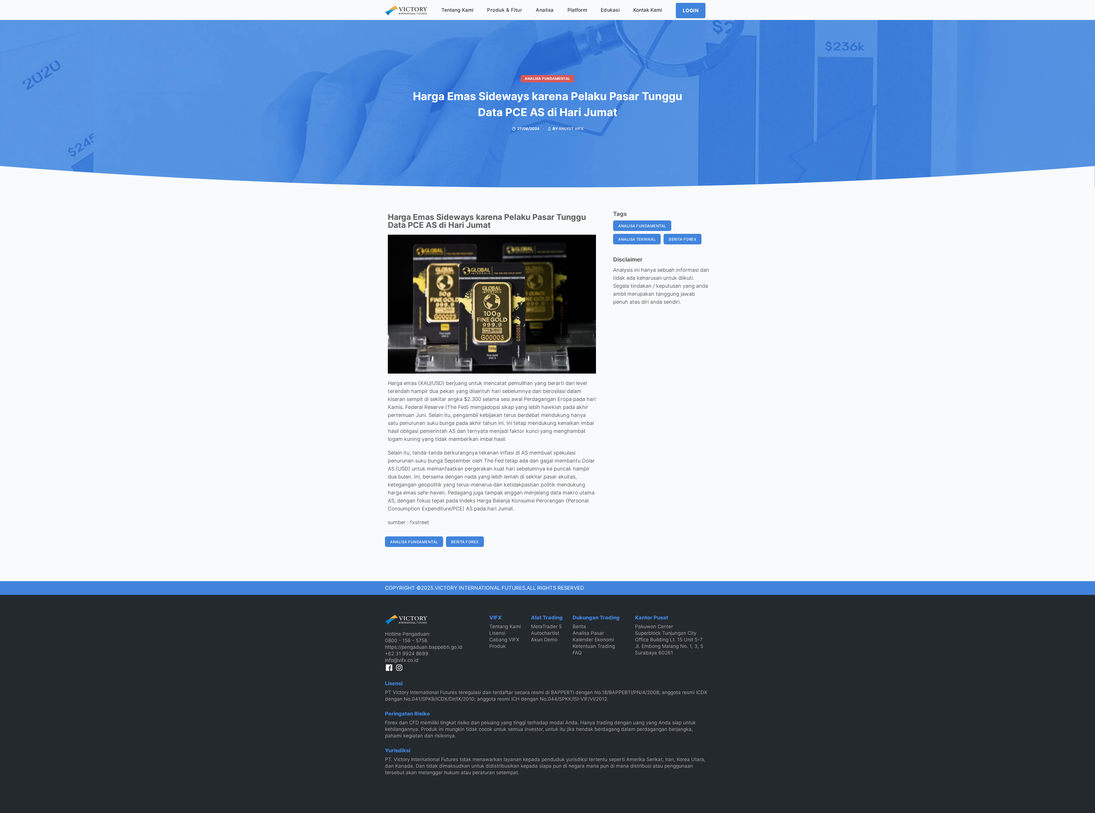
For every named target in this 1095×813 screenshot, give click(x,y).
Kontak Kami (647, 10)
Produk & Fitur (504, 10)
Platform (577, 10)
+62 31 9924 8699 (406, 653)
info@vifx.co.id (402, 660)
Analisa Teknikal (637, 239)
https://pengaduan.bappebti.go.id (423, 647)
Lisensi (497, 633)
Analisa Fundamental (547, 78)
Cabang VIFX (504, 639)
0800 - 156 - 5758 (406, 640)
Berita (579, 626)
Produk (497, 646)
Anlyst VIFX (571, 128)
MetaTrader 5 (546, 626)
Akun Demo (544, 639)
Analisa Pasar (588, 633)
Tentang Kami (457, 10)
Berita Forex (465, 542)
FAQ (577, 653)
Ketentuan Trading (594, 646)
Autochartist (545, 633)
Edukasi (610, 10)
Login (691, 10)
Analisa (545, 10)
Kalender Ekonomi (593, 639)
